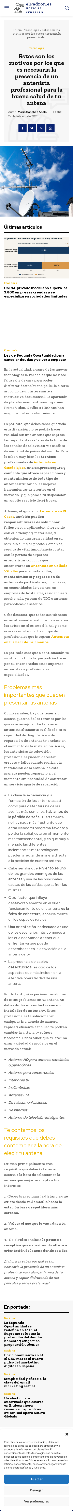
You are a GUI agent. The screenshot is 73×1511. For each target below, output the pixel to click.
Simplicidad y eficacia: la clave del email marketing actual (25, 1382)
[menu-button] (6, 8)
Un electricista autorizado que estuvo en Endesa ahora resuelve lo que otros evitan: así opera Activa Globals (24, 1407)
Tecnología (31, 30)
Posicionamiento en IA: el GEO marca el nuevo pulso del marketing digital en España (24, 1360)
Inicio (17, 30)
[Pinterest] (41, 128)
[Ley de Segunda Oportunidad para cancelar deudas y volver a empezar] (36, 325)
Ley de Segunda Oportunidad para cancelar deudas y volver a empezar (35, 357)
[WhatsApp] (50, 128)
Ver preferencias (36, 1501)
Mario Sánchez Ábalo (32, 112)
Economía (10, 283)
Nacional (9, 1318)
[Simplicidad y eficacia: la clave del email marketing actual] (59, 1380)
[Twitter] (32, 128)
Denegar (36, 1490)
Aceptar (37, 1479)
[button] (67, 1434)
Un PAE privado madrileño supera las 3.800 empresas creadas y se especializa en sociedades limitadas (36, 292)
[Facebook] (22, 128)
